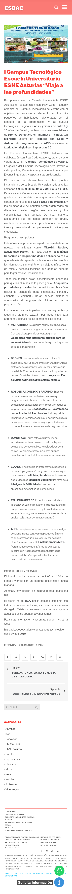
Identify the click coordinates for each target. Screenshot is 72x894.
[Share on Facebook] (7, 657)
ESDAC (8, 825)
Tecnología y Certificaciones (18, 822)
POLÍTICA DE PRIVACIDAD (31, 873)
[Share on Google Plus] (42, 657)
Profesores (11, 784)
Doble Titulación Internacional (19, 817)
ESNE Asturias (14, 749)
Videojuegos (12, 789)
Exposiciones (13, 759)
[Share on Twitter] (16, 657)
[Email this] (59, 657)
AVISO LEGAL (11, 873)
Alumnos (10, 729)
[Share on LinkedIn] (25, 657)
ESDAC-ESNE (14, 744)
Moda (9, 769)
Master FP (9, 820)
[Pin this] (51, 657)
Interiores (11, 764)
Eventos (10, 754)
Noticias (40, 645)
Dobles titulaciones (14, 814)
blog (8, 734)
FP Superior (10, 812)
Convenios (11, 739)
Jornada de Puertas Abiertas (18, 830)
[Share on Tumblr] (33, 657)
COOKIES (50, 873)
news (8, 774)
